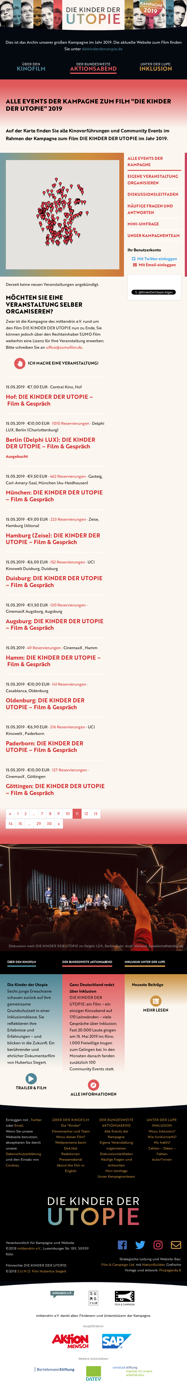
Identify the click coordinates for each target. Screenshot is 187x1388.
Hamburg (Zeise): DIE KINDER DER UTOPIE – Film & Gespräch (53, 538)
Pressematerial (70, 1159)
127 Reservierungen (69, 770)
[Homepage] (93, 16)
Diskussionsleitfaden (153, 194)
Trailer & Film (31, 1088)
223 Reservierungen (68, 519)
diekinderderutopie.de (102, 49)
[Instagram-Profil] (158, 1247)
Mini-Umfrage (143, 224)
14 (10, 823)
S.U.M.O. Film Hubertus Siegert (42, 1271)
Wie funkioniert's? (162, 1136)
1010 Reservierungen (70, 423)
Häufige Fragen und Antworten (150, 209)
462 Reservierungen (68, 476)
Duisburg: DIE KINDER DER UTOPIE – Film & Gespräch (54, 581)
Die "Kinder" (71, 1125)
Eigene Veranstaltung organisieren (153, 179)
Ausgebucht (17, 456)
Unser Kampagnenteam (154, 235)
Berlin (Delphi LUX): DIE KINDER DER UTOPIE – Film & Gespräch (50, 443)
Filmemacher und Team (71, 1131)
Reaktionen (70, 1153)
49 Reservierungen (44, 648)
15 (20, 823)
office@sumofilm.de (64, 347)
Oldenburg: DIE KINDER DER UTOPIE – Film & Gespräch (45, 703)
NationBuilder (153, 1264)
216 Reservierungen (67, 727)
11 (77, 814)
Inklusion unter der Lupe (145, 962)
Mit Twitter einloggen (156, 259)
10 (68, 814)
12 (86, 814)
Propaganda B (170, 1270)
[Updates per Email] (176, 1247)
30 (49, 823)
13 (95, 814)
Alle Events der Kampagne (145, 161)
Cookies (12, 1165)
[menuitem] (31, 67)
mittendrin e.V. (29, 1248)
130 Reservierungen (68, 605)
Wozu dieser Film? (70, 1136)
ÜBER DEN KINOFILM (70, 1119)
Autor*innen (162, 1159)
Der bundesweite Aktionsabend (87, 962)
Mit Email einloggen (157, 265)
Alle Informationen (93, 1094)
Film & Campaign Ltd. (118, 1264)
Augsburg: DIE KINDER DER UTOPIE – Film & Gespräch (54, 624)
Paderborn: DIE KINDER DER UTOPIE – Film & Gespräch (44, 746)
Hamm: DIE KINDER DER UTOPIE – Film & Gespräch (53, 660)
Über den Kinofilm (21, 962)
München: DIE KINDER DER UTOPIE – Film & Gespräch (54, 495)
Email (18, 1125)
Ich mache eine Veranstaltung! (63, 363)
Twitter (36, 1119)
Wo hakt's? (162, 1142)
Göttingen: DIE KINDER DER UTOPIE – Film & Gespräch (55, 789)
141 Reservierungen (69, 684)
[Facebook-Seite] (122, 1247)
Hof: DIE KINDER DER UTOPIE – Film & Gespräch (49, 400)
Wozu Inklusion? (162, 1131)
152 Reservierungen (67, 562)
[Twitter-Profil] (140, 1247)
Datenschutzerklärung (23, 1153)
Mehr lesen (155, 1010)
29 (39, 823)
